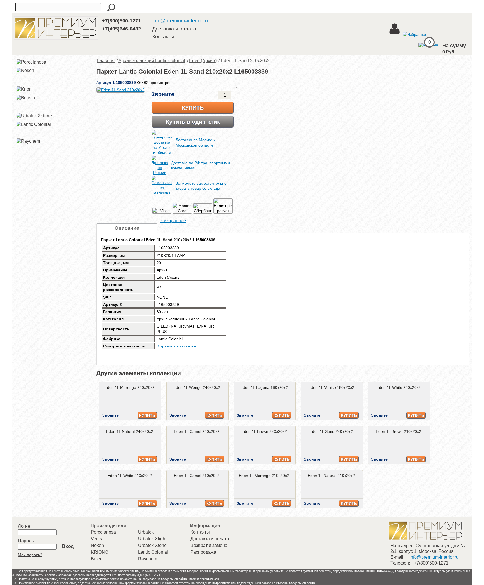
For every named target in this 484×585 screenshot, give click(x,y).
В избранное (173, 220)
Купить (193, 108)
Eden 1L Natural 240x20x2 (129, 431)
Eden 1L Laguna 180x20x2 (264, 387)
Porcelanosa (103, 532)
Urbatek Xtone (152, 545)
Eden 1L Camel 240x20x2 (197, 431)
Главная (106, 60)
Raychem (147, 558)
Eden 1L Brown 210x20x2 (398, 431)
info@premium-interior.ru (180, 21)
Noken (97, 545)
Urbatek (146, 532)
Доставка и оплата (174, 29)
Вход (68, 546)
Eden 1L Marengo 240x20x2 (129, 387)
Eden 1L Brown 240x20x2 (264, 431)
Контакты (163, 36)
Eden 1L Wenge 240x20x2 (196, 387)
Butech (98, 558)
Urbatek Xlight (152, 538)
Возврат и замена (208, 545)
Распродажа (203, 552)
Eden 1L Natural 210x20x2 (331, 475)
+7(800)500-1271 (121, 21)
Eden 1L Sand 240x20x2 (331, 431)
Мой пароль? (30, 555)
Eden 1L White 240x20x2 (398, 387)
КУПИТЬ (147, 415)
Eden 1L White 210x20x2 (130, 475)
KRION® (99, 552)
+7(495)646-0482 (121, 29)
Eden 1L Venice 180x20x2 (331, 387)
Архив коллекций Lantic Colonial (151, 60)
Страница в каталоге (176, 346)
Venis (96, 538)
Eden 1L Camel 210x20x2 (197, 475)
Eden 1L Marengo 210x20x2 (264, 475)
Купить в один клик (193, 122)
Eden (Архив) (203, 60)
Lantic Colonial (153, 552)
